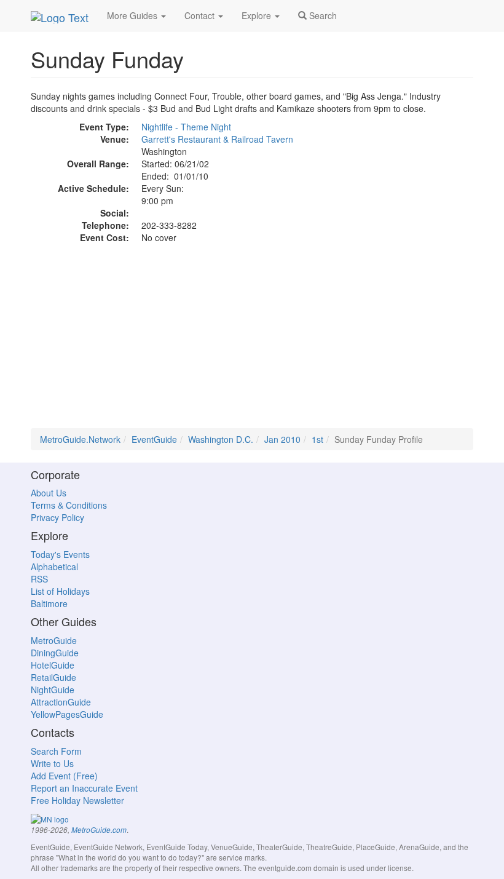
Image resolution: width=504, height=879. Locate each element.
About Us (48, 493)
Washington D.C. (220, 439)
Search (322, 15)
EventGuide (154, 439)
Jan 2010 (282, 439)
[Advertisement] (252, 342)
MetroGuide (54, 640)
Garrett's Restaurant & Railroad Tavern (217, 139)
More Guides (133, 15)
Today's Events (60, 554)
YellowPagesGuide (67, 714)
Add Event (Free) (64, 776)
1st (317, 439)
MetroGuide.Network (80, 439)
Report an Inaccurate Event (84, 788)
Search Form (56, 751)
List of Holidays (60, 591)
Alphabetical (54, 566)
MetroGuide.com (99, 830)
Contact (200, 15)
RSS (39, 579)
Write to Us (52, 763)
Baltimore (49, 603)
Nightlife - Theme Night (186, 127)
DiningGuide (55, 652)
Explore (258, 15)
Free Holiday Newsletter (77, 800)
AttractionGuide (61, 702)
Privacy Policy (57, 517)
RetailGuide (53, 677)
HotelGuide (52, 665)
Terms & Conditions (69, 505)
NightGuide (52, 689)
